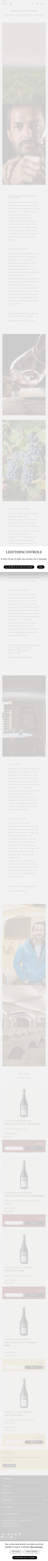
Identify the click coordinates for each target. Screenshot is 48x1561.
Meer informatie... (36, 1547)
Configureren (31, 1552)
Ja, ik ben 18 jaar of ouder (18, 567)
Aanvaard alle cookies (24, 1557)
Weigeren (16, 1552)
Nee (41, 567)
